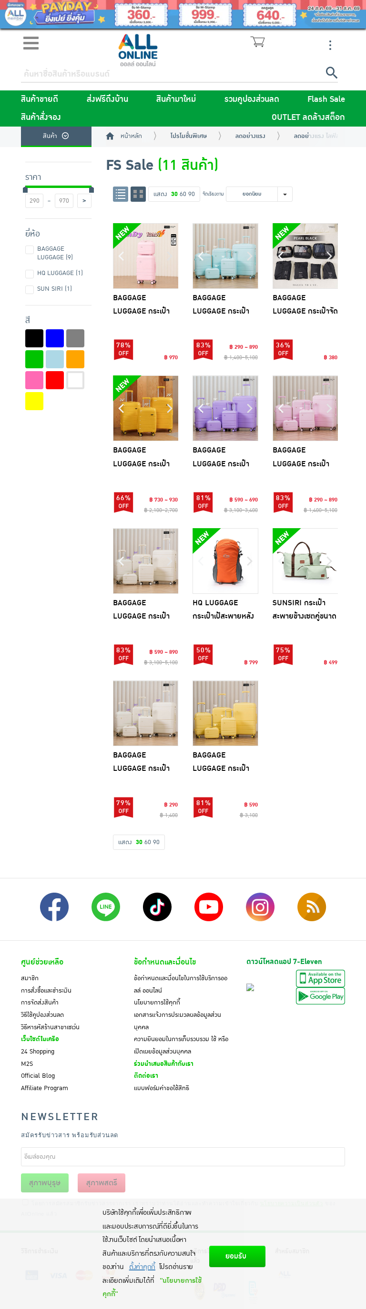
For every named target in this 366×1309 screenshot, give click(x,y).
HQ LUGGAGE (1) (60, 273)
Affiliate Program (44, 1088)
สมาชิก (30, 978)
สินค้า (50, 136)
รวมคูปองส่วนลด (251, 99)
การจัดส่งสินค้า (40, 1002)
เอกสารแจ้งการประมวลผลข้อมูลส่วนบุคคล (177, 1021)
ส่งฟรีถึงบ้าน (107, 99)
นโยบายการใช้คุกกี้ (157, 1002)
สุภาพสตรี (101, 1183)
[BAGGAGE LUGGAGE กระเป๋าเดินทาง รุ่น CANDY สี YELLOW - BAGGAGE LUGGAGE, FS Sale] (225, 713)
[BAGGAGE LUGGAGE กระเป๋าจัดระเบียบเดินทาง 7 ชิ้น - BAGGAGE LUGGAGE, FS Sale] (305, 256)
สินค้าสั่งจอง (41, 117)
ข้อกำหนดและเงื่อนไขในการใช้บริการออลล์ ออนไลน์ (180, 984)
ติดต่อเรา (146, 1076)
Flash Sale (326, 99)
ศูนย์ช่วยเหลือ (42, 962)
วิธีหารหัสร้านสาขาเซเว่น (50, 1027)
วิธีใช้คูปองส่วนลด (42, 1015)
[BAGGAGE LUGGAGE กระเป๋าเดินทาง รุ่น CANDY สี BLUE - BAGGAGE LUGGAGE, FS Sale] (225, 256)
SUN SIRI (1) (54, 289)
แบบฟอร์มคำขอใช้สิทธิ (161, 1088)
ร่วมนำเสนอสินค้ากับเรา (163, 1064)
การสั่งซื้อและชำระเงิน (46, 990)
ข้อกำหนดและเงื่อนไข (165, 962)
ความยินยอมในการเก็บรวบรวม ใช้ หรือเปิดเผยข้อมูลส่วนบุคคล (181, 1045)
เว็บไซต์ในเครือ (40, 1039)
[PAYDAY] (183, 14)
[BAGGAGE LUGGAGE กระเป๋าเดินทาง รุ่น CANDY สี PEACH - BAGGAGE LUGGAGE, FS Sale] (305, 408)
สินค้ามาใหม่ (176, 99)
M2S (27, 1064)
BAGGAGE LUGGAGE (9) (55, 253)
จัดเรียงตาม (213, 193)
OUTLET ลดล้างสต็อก (308, 117)
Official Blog (38, 1076)
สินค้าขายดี (39, 99)
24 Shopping (37, 1051)
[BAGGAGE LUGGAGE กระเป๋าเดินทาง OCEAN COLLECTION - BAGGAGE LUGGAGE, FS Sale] (146, 408)
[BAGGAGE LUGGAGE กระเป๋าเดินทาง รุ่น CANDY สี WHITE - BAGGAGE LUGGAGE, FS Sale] (146, 561)
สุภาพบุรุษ (45, 1183)
